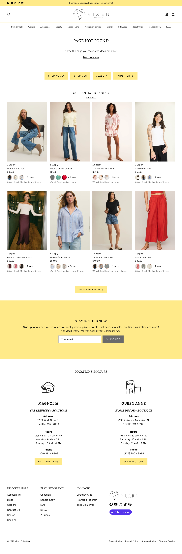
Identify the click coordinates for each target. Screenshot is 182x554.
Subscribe (113, 339)
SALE (168, 26)
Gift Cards (122, 26)
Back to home (91, 57)
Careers (11, 504)
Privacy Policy (115, 541)
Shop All (11, 520)
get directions (134, 461)
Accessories (45, 26)
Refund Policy (131, 541)
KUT (42, 504)
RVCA (43, 509)
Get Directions (48, 461)
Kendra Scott (47, 499)
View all (91, 98)
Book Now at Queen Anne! (100, 3)
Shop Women (56, 75)
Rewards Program (87, 499)
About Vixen (138, 26)
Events (110, 26)
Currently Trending (91, 93)
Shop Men (80, 75)
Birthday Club (84, 494)
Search (11, 515)
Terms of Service (167, 541)
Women (31, 26)
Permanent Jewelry (93, 26)
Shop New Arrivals (90, 289)
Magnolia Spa (155, 26)
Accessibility (14, 494)
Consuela (45, 494)
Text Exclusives (85, 504)
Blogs (10, 499)
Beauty (59, 26)
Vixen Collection (22, 541)
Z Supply (45, 515)
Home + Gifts (73, 26)
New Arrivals (17, 26)
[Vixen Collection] (91, 14)
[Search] (9, 14)
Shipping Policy (148, 541)
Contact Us (13, 509)
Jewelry (101, 75)
